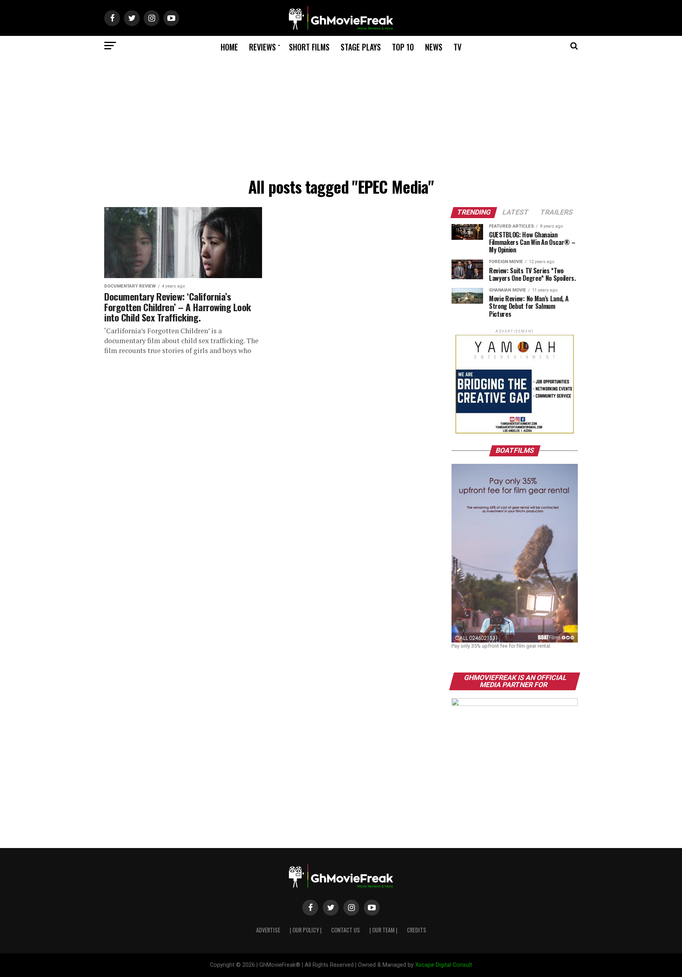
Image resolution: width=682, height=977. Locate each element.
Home (229, 47)
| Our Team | (383, 930)
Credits (416, 930)
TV (457, 47)
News (433, 47)
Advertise (268, 930)
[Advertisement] (341, 115)
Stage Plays (361, 47)
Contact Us (345, 930)
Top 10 (403, 47)
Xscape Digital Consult (443, 965)
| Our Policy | (306, 930)
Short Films (309, 47)
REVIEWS (262, 47)
